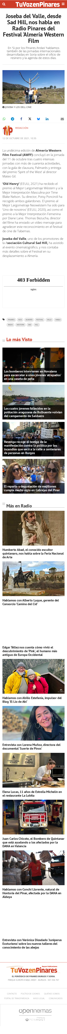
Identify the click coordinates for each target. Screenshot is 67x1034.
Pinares (11, 320)
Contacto (12, 993)
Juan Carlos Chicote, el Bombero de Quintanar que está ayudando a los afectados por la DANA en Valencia (33, 842)
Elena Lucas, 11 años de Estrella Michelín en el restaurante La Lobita (32, 794)
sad (29, 325)
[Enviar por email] (62, 119)
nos (20, 320)
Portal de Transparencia (16, 998)
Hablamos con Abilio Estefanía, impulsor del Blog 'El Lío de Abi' (32, 700)
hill (36, 325)
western (20, 325)
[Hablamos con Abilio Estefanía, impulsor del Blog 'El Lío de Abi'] (33, 676)
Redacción (21, 127)
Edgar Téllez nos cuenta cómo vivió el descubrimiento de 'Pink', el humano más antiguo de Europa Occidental (29, 651)
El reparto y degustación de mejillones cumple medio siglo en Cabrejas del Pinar (32, 488)
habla (57, 320)
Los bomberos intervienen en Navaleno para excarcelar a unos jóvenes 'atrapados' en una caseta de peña (32, 375)
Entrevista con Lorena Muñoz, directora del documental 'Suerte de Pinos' (31, 747)
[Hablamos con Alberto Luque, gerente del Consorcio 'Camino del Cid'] (33, 578)
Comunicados (56, 998)
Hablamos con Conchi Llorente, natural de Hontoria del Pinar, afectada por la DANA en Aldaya (31, 893)
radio (10, 325)
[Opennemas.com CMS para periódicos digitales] (35, 1014)
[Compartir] (4, 119)
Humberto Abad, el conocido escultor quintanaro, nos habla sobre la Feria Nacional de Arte (33, 553)
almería (29, 320)
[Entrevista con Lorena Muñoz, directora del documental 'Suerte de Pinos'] (33, 723)
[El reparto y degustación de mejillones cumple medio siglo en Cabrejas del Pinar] (33, 476)
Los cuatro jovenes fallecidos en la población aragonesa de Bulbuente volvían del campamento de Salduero (33, 412)
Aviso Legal (39, 998)
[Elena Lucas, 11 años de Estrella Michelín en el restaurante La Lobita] (33, 770)
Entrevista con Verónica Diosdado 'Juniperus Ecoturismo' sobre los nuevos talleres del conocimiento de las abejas (32, 943)
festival (39, 320)
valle (49, 320)
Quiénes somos (52, 993)
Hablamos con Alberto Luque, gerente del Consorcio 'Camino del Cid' (30, 602)
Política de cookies (30, 993)
